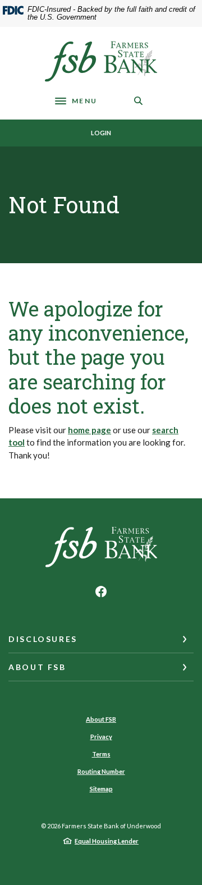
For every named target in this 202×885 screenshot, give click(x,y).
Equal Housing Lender (107, 841)
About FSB (101, 719)
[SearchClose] (138, 101)
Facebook (101, 591)
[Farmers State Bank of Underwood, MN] (101, 61)
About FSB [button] (37, 667)
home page (89, 430)
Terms (101, 754)
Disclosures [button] (42, 639)
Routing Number (101, 771)
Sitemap (101, 788)
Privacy (101, 736)
